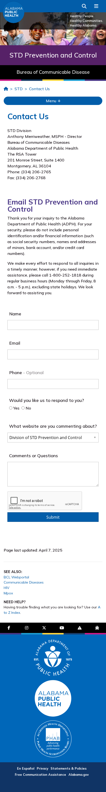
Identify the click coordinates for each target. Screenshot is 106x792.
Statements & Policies (69, 768)
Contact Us (39, 88)
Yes (15, 408)
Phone (16, 372)
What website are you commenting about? (53, 426)
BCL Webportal (16, 577)
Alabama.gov (79, 775)
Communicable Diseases (24, 582)
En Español (25, 768)
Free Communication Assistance (40, 775)
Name (15, 313)
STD (19, 88)
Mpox (8, 593)
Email (14, 343)
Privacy (42, 768)
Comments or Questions (33, 455)
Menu (51, 100)
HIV (6, 588)
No (28, 408)
